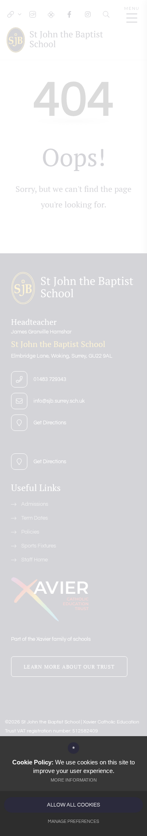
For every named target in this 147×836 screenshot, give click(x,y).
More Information (74, 779)
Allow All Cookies (73, 805)
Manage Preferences (73, 821)
